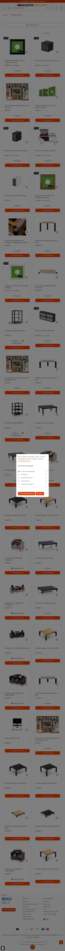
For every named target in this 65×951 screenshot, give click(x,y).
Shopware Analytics (27, 484)
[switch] (19, 474)
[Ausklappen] (46, 471)
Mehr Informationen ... (24, 461)
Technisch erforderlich (28, 471)
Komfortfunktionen (27, 478)
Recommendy (25, 481)
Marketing (24, 475)
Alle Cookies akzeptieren (26, 494)
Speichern (40, 494)
